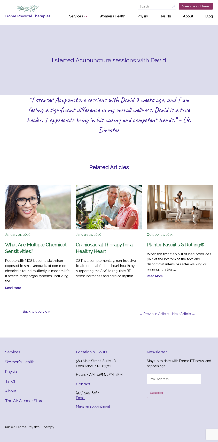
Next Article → (183, 314)
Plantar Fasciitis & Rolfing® (175, 245)
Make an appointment (93, 406)
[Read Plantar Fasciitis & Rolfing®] (180, 207)
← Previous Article (154, 314)
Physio (142, 16)
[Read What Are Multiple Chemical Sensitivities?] (38, 207)
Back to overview (36, 311)
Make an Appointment (196, 6)
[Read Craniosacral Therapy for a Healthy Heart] (109, 207)
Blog (209, 16)
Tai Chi (165, 16)
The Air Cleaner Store (24, 400)
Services (76, 16)
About (188, 16)
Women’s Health (112, 16)
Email (80, 398)
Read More (13, 288)
